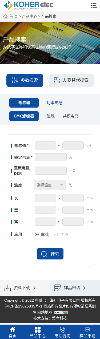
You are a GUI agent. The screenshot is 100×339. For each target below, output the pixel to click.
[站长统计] (61, 312)
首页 (13, 335)
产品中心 (29, 16)
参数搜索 (29, 80)
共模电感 (71, 116)
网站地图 (44, 312)
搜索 (55, 254)
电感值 (21, 145)
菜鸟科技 (59, 318)
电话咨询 (62, 335)
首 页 (13, 16)
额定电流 (23, 157)
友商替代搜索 (76, 80)
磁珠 (51, 116)
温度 (18, 185)
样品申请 (87, 335)
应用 (18, 234)
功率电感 (55, 102)
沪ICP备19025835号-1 (23, 306)
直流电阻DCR (22, 170)
